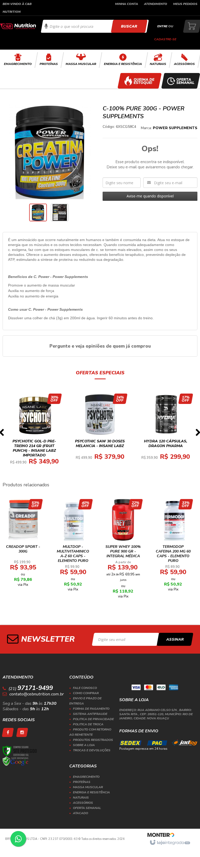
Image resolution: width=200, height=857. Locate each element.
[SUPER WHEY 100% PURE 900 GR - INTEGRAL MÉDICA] (123, 550)
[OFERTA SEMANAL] (180, 81)
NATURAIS (81, 797)
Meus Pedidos (185, 4)
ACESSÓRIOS (83, 803)
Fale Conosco (85, 688)
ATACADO (80, 813)
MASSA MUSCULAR (88, 787)
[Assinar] (175, 639)
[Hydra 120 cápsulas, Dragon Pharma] (166, 431)
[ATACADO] (139, 81)
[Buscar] (129, 26)
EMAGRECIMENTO (86, 777)
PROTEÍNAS (81, 782)
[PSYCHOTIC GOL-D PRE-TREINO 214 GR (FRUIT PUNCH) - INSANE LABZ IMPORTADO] (34, 434)
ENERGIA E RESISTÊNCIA (91, 792)
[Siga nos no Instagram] (22, 732)
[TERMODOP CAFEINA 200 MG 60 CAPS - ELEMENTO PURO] (173, 546)
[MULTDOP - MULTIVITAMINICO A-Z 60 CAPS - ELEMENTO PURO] (73, 546)
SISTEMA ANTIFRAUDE (90, 714)
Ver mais (37, 452)
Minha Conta (126, 4)
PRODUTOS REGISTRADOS (93, 740)
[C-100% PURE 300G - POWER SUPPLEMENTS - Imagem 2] (59, 212)
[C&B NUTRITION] (18, 26)
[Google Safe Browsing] (16, 761)
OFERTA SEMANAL (87, 808)
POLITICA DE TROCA (88, 724)
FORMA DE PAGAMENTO (91, 709)
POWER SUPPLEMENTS (175, 127)
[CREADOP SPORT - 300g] (23, 544)
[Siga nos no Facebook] (8, 732)
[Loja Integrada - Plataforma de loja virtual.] (169, 843)
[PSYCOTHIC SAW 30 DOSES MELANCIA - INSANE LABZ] (100, 431)
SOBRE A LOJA (84, 745)
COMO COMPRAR (86, 693)
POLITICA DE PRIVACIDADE (93, 719)
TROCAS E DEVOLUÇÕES (91, 750)
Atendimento (155, 4)
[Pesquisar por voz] (46, 26)
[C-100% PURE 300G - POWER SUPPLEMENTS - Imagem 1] (38, 212)
